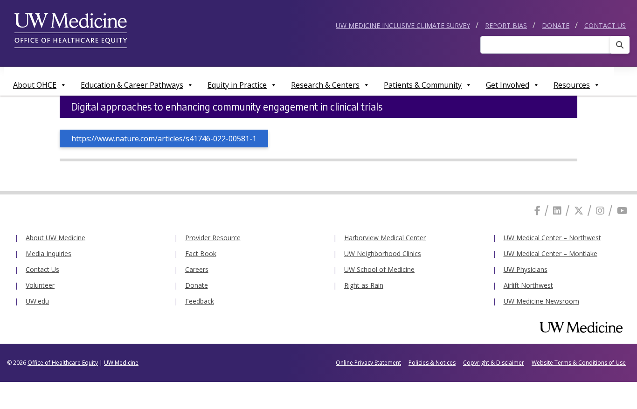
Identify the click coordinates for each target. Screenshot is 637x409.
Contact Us (605, 25)
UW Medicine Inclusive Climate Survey (403, 25)
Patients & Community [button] (423, 85)
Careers (196, 269)
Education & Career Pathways (132, 85)
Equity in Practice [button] (237, 85)
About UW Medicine (55, 237)
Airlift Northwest (528, 285)
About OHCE (34, 85)
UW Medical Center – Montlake (550, 253)
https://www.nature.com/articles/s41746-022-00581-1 (163, 138)
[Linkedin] (557, 210)
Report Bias (506, 25)
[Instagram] (600, 210)
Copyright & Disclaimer (493, 363)
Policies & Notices (432, 363)
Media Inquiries (48, 253)
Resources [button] (572, 85)
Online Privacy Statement (368, 363)
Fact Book (200, 253)
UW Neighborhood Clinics (382, 253)
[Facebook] (537, 210)
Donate (555, 25)
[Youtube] (622, 210)
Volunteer (40, 285)
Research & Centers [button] (325, 85)
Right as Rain (363, 285)
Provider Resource (213, 237)
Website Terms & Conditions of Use (579, 363)
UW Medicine (121, 363)
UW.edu (37, 301)
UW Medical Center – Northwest (552, 237)
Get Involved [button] (507, 85)
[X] (578, 210)
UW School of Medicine (379, 269)
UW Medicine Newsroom (541, 301)
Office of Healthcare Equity (63, 363)
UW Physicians (525, 269)
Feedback (199, 301)
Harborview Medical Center (385, 237)
